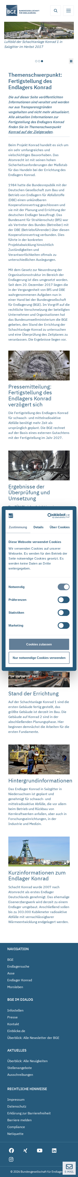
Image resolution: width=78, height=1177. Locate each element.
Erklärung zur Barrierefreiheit (29, 1113)
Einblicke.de (16, 1031)
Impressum (16, 1099)
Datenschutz (16, 1106)
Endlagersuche (18, 966)
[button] (36, 61)
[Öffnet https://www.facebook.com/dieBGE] (11, 1150)
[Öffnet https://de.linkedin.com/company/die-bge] (54, 1150)
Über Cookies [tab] (60, 527)
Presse (12, 1017)
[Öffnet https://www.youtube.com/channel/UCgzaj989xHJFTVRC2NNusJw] (39, 1150)
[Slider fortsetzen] (71, 61)
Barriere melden (19, 1120)
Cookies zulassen (39, 644)
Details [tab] (38, 527)
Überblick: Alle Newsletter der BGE (33, 1038)
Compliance (16, 1127)
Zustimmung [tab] (18, 527)
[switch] (63, 599)
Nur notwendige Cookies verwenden (39, 658)
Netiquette (15, 1134)
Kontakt (13, 1024)
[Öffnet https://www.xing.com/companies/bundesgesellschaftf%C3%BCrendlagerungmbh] (25, 1150)
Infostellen (15, 1010)
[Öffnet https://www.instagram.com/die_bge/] (11, 1159)
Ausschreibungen (20, 1075)
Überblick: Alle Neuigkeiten (27, 1061)
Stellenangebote (19, 1068)
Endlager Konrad (19, 980)
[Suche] (55, 10)
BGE (10, 959)
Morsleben (15, 987)
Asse (11, 973)
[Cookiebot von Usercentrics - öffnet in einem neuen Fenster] (52, 515)
